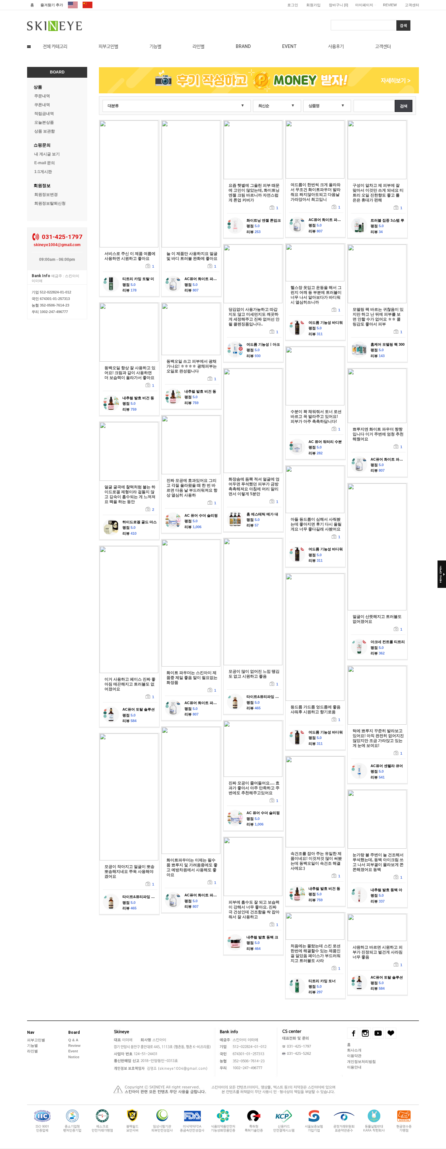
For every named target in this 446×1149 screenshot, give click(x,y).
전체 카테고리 (55, 46)
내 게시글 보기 (47, 154)
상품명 (314, 105)
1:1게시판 (43, 171)
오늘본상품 (44, 122)
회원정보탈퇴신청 (50, 203)
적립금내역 (44, 113)
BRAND (243, 46)
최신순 (263, 105)
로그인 (292, 5)
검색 (403, 106)
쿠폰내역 (42, 104)
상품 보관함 (44, 131)
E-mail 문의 (44, 163)
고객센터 (412, 5)
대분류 (113, 105)
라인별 (198, 46)
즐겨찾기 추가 (51, 5)
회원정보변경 (46, 194)
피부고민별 (108, 46)
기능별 (155, 46)
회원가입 (313, 5)
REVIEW (390, 5)
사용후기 (336, 46)
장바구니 (338, 5)
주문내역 (42, 96)
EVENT (289, 46)
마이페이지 (364, 5)
